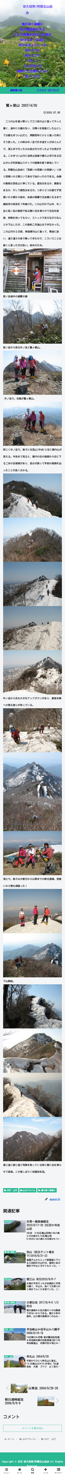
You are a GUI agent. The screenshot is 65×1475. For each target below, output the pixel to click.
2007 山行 (12, 1190)
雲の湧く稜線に (48, 1190)
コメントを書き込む (33, 1428)
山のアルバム (29, 1190)
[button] (58, 874)
